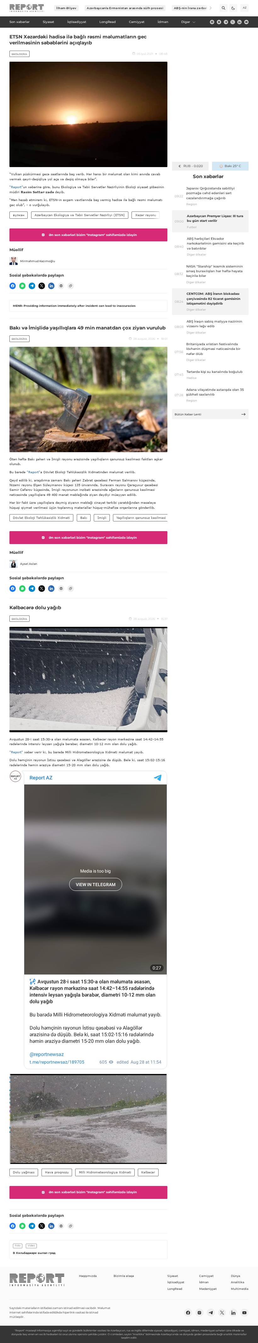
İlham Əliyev (66, 8)
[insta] (219, 22)
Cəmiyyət (206, 1276)
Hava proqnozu (57, 1172)
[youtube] (246, 22)
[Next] (207, 8)
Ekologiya (19, 54)
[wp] (22, 286)
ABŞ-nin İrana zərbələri (193, 8)
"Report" (33, 472)
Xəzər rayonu (145, 215)
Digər (185, 22)
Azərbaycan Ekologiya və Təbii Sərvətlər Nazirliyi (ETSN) (80, 215)
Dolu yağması (24, 1172)
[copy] (70, 286)
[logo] (26, 8)
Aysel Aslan (28, 563)
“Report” (16, 187)
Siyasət (172, 1276)
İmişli (102, 518)
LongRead (174, 1288)
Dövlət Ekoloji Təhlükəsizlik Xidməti (41, 518)
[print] (61, 286)
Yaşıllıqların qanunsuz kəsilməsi (141, 518)
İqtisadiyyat (175, 1282)
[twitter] (232, 22)
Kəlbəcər (148, 1172)
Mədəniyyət (208, 1288)
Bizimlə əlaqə (124, 1276)
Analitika (237, 1282)
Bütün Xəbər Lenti (188, 414)
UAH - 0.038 (193, 166)
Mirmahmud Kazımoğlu (37, 261)
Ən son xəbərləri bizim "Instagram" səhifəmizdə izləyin (93, 235)
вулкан (18, 215)
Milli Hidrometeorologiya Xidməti (105, 1172)
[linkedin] (239, 22)
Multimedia (239, 1288)
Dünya (235, 1276)
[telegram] (226, 22)
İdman (204, 1282)
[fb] (212, 22)
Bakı (83, 518)
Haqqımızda (88, 1276)
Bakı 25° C (233, 166)
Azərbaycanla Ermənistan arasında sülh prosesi (125, 8)
